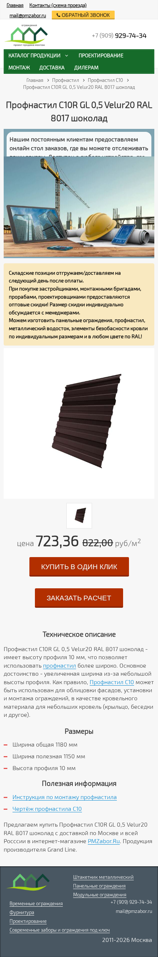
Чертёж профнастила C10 (47, 808)
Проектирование (28, 921)
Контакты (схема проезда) (58, 5)
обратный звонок (85, 15)
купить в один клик (79, 567)
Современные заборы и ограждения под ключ (60, 930)
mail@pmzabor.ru (28, 15)
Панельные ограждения (99, 886)
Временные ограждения (36, 903)
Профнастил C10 (112, 681)
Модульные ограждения (99, 895)
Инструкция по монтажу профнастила (64, 796)
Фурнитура (22, 912)
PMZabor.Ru (104, 840)
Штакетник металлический (103, 877)
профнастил (59, 665)
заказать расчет (79, 598)
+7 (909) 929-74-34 (131, 902)
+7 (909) (119, 35)
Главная (15, 5)
